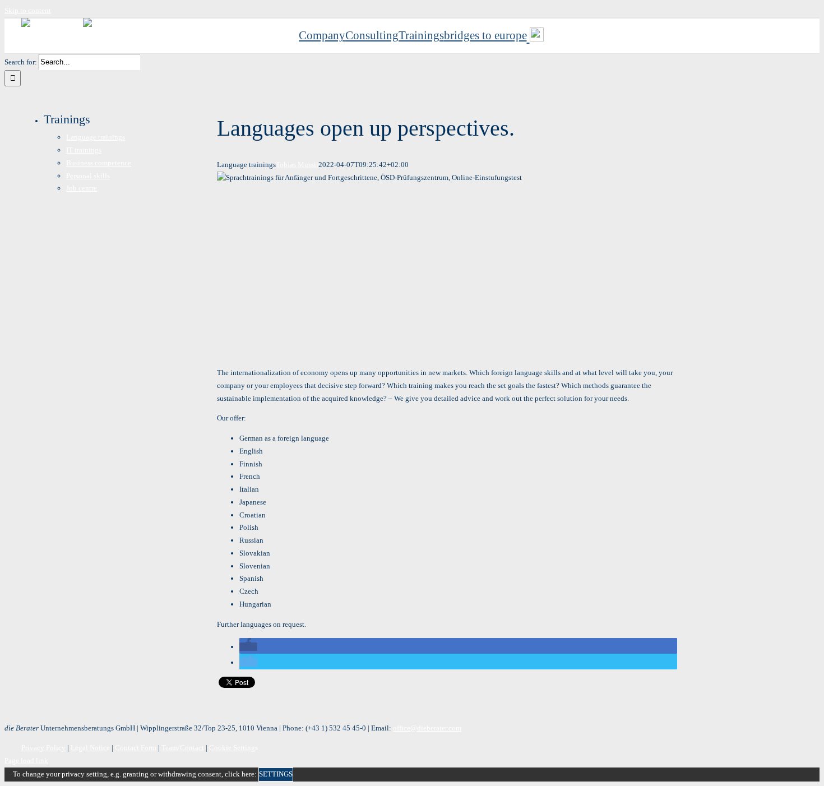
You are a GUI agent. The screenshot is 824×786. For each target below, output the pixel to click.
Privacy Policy (43, 747)
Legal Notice (90, 747)
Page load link (26, 760)
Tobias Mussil (297, 164)
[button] (248, 646)
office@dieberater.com (427, 728)
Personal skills (88, 176)
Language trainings (95, 137)
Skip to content (27, 10)
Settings (276, 774)
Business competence (98, 163)
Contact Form (135, 747)
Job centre (81, 188)
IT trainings (83, 150)
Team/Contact (182, 747)
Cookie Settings (233, 747)
